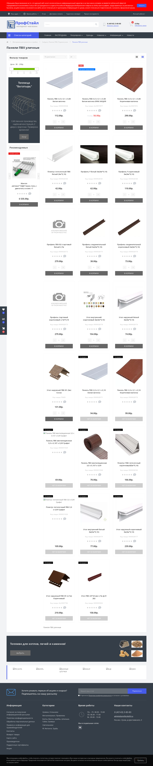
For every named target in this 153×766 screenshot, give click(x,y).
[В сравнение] (36, 157)
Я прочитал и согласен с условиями (104, 695)
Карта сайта (12, 738)
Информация (115, 35)
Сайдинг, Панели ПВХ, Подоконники (55, 42)
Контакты (10, 731)
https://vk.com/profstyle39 (80, 727)
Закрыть (142, 5)
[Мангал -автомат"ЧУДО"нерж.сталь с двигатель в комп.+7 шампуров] (24, 167)
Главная (47, 35)
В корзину (24, 204)
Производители (13, 741)
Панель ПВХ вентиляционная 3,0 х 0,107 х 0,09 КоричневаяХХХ (94, 465)
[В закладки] (36, 153)
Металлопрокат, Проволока (53, 715)
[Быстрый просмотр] (36, 161)
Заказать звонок (113, 26)
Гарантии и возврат (73, 14)
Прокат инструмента (91, 14)
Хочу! (24, 136)
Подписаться (137, 691)
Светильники (47, 725)
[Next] (38, 176)
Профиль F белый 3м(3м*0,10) (94, 172)
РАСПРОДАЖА (61, 35)
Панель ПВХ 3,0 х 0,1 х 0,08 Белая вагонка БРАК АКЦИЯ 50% (94, 101)
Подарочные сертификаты (18, 745)
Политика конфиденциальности (100, 695)
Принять (140, 760)
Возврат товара (13, 734)
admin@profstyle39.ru (123, 716)
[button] (3, 330)
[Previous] (9, 176)
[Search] (96, 24)
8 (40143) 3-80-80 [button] (122, 712)
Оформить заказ (140, 25)
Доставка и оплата (56, 14)
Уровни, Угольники (50, 712)
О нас (44, 14)
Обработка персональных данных (21, 721)
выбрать (20, 653)
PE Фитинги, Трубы (50, 728)
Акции (9, 748)
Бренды (89, 35)
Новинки (100, 35)
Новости (130, 35)
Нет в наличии (94, 419)
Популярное (75, 35)
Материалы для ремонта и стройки (25, 42)
